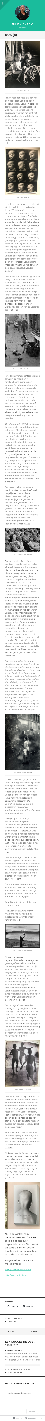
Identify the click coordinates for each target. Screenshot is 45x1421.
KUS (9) (34, 1331)
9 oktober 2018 (15, 1318)
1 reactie (12, 1321)
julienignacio (22, 24)
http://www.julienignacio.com (19, 1275)
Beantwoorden (15, 1372)
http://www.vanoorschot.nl (18, 1269)
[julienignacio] (22, 12)
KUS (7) (11, 1331)
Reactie (32, 1411)
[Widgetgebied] (2, 2)
